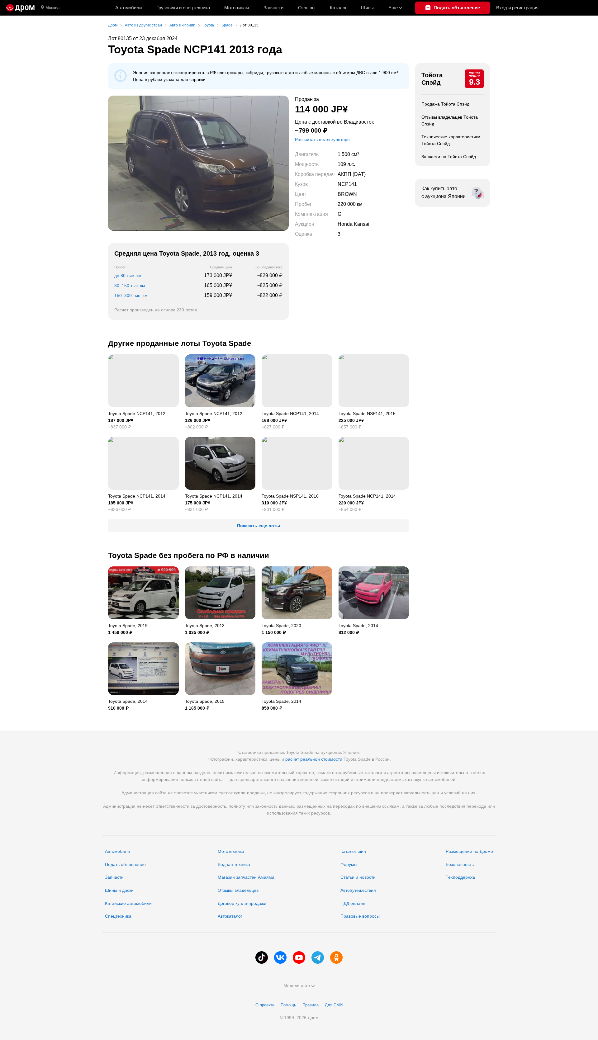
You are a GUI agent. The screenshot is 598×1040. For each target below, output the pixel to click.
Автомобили (128, 7)
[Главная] (20, 8)
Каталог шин (353, 851)
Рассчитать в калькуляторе (322, 139)
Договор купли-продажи (242, 903)
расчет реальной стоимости (313, 759)
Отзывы (307, 7)
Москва (52, 7)
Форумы (348, 864)
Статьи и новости (358, 877)
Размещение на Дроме (469, 851)
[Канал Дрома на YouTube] (299, 957)
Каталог (338, 7)
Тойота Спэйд (432, 79)
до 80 (127, 275)
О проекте (264, 1005)
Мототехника (231, 851)
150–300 (131, 295)
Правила (310, 1005)
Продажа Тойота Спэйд (445, 104)
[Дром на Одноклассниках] (336, 957)
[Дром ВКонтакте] (280, 957)
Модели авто (296, 985)
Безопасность (460, 864)
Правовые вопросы (360, 916)
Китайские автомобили (128, 903)
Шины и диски (119, 890)
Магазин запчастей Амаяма (246, 877)
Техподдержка (460, 877)
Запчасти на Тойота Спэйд (448, 156)
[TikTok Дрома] (261, 957)
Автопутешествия (358, 890)
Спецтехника (118, 916)
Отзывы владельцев (238, 890)
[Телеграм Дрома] (317, 957)
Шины (367, 7)
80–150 (129, 285)
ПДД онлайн (352, 903)
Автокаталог (230, 916)
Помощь (288, 1005)
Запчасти (273, 7)
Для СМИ (334, 1005)
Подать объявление (125, 864)
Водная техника (234, 864)
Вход (517, 7)
